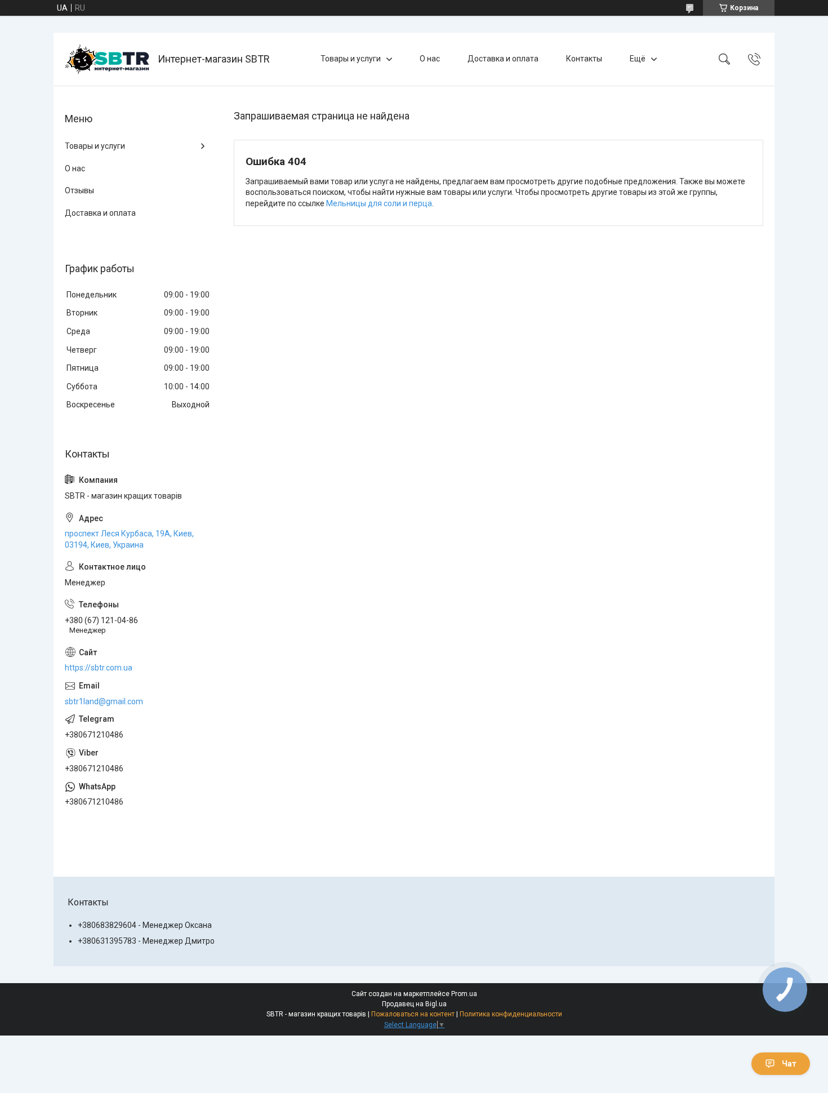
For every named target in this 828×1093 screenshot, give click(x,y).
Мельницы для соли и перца (379, 203)
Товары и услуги (350, 58)
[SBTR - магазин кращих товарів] (107, 59)
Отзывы (79, 190)
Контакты (584, 58)
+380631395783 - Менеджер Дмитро (146, 940)
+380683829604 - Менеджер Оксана (145, 925)
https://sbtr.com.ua (98, 667)
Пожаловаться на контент (413, 1014)
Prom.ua (464, 994)
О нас (430, 58)
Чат (789, 1063)
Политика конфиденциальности (511, 1014)
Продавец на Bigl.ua (414, 1004)
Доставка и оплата (503, 58)
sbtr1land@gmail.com (104, 701)
